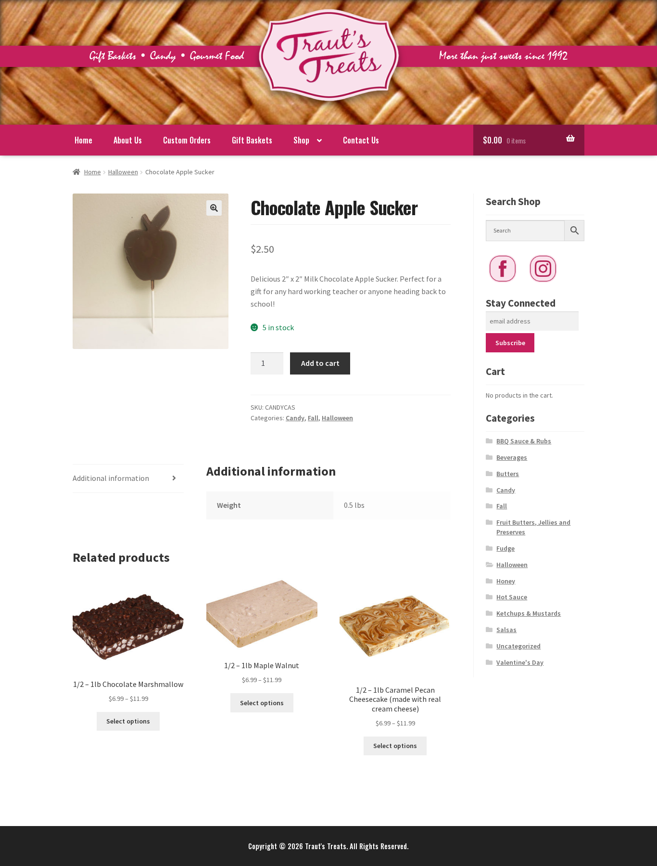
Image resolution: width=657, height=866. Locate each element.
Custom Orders (187, 140)
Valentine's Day (519, 662)
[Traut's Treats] (329, 111)
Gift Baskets (252, 140)
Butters (507, 473)
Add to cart (320, 363)
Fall (313, 418)
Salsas (506, 629)
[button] (214, 208)
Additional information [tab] (111, 478)
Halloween (123, 172)
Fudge (505, 548)
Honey (505, 581)
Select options (128, 721)
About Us (128, 140)
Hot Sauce (511, 597)
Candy (295, 418)
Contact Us (361, 140)
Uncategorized (518, 646)
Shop (301, 140)
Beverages (511, 457)
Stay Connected (521, 303)
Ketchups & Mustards (528, 613)
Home (83, 140)
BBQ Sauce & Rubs (523, 441)
